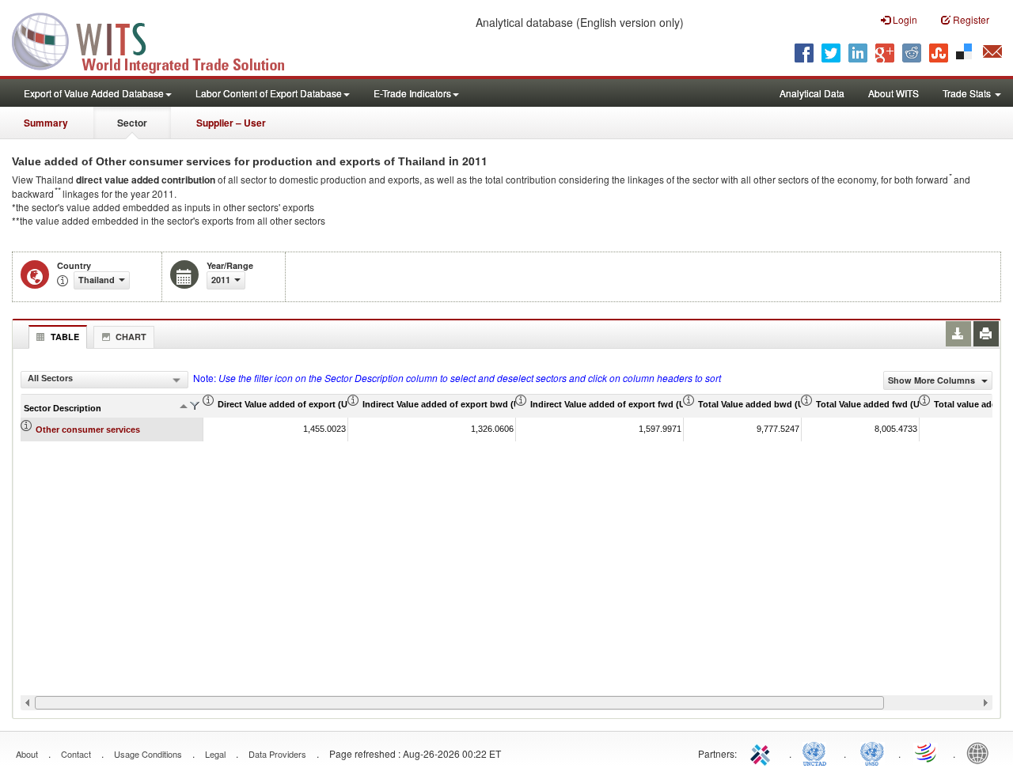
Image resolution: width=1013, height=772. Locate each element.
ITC (763, 752)
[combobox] (104, 379)
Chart (131, 336)
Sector (132, 122)
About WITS (893, 93)
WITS (158, 39)
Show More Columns (932, 380)
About (27, 753)
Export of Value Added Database (94, 93)
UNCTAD (817, 752)
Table (65, 336)
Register (969, 19)
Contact (76, 753)
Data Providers (277, 753)
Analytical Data (812, 93)
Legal (215, 753)
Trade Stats (968, 93)
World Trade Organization (927, 752)
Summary (46, 122)
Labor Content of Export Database (268, 93)
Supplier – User (231, 122)
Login (903, 19)
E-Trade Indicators (412, 93)
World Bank (981, 752)
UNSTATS (872, 752)
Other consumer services (88, 429)
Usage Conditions (148, 753)
